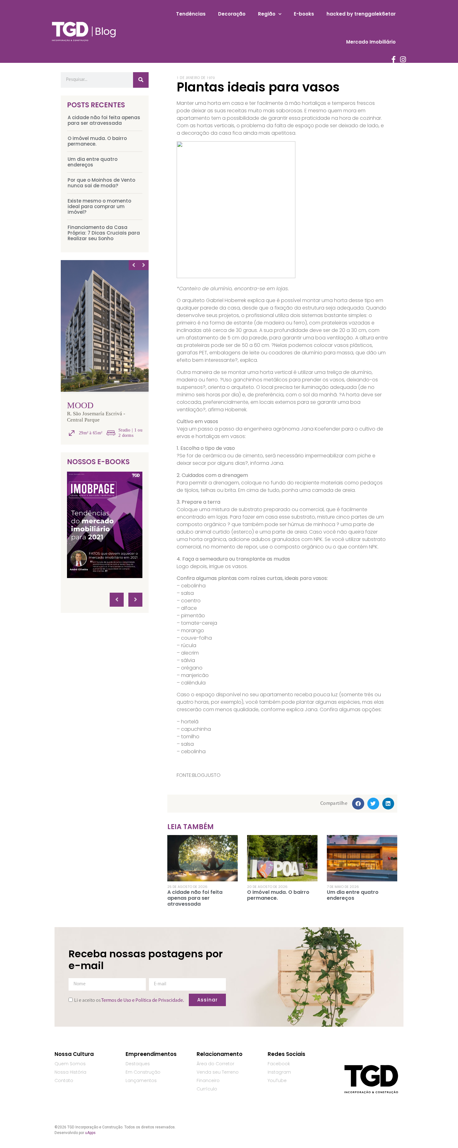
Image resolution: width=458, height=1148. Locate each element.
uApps (90, 1133)
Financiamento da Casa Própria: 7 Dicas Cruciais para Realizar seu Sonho (104, 233)
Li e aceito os (129, 1000)
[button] (358, 804)
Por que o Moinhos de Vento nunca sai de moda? (101, 183)
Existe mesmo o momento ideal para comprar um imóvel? (99, 206)
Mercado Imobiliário (371, 42)
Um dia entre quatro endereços (92, 162)
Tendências (191, 14)
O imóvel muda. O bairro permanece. (97, 141)
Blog (105, 31)
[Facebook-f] (393, 59)
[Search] (141, 80)
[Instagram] (403, 59)
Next (144, 265)
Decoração (232, 14)
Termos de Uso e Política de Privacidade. (142, 1000)
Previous (134, 265)
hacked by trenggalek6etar (361, 14)
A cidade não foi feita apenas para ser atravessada (104, 120)
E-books (304, 14)
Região (266, 14)
